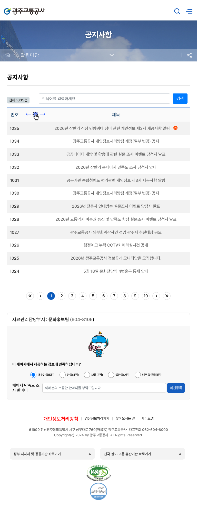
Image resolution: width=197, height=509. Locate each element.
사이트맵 (147, 418)
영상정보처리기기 (97, 418)
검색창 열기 (177, 11)
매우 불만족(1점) (152, 375)
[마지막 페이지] (167, 296)
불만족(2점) (122, 375)
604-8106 (82, 319)
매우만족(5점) (46, 375)
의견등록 (176, 388)
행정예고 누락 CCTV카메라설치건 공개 (116, 245)
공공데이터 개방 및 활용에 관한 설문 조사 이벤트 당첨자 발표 (115, 154)
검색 (180, 98)
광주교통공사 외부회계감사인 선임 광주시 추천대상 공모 (116, 232)
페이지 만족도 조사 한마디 (26, 388)
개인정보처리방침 (60, 419)
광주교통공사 (14, 8)
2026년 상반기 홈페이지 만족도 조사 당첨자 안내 (115, 167)
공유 (189, 55)
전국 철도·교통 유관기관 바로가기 (127, 454)
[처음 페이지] (30, 296)
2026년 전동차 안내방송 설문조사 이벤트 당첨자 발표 (116, 206)
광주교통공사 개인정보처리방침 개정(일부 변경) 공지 (116, 141)
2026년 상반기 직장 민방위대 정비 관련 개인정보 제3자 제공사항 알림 (112, 128)
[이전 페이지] (40, 296)
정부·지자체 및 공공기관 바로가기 (37, 454)
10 (146, 295)
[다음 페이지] (156, 296)
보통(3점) (97, 375)
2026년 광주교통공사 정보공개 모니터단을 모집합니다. (116, 258)
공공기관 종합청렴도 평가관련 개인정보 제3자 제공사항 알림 (116, 180)
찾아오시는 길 (125, 418)
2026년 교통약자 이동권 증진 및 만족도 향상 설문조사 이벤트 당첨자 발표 (115, 219)
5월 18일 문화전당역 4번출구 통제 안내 (115, 271)
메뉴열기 (189, 11)
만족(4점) (73, 375)
